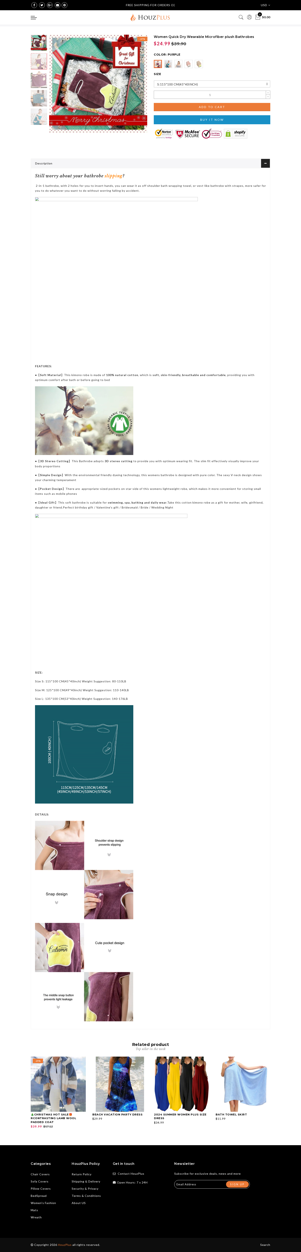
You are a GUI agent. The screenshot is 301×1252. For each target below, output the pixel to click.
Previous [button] (56, 86)
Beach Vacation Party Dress (117, 1114)
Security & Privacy (85, 1188)
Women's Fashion (43, 1203)
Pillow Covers (41, 1188)
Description (43, 163)
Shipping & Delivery (86, 1181)
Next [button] (134, 86)
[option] (98, 84)
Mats (34, 1210)
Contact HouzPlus (131, 1173)
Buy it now (212, 119)
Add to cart (212, 107)
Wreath (36, 1217)
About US (79, 1203)
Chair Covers (40, 1174)
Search (265, 1244)
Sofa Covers (40, 1181)
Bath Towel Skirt (231, 1114)
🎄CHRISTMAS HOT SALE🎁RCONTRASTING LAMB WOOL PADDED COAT (53, 1118)
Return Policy (82, 1174)
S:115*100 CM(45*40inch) (177, 84)
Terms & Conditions (86, 1195)
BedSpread (39, 1195)
